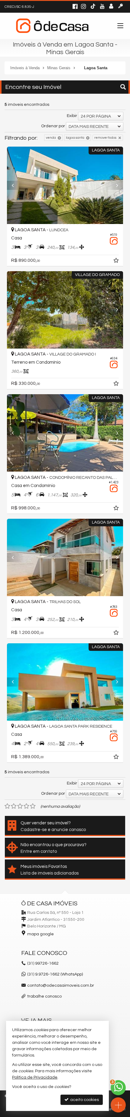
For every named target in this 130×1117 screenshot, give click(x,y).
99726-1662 (43, 963)
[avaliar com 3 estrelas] (20, 806)
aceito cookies (84, 1100)
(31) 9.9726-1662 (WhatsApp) (55, 974)
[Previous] (15, 185)
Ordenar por (53, 126)
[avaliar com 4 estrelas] (26, 806)
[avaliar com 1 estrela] (7, 806)
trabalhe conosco (44, 996)
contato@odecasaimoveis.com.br (60, 985)
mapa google (40, 934)
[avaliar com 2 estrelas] (14, 806)
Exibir (72, 116)
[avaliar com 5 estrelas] (33, 806)
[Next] (114, 185)
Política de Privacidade (34, 1077)
